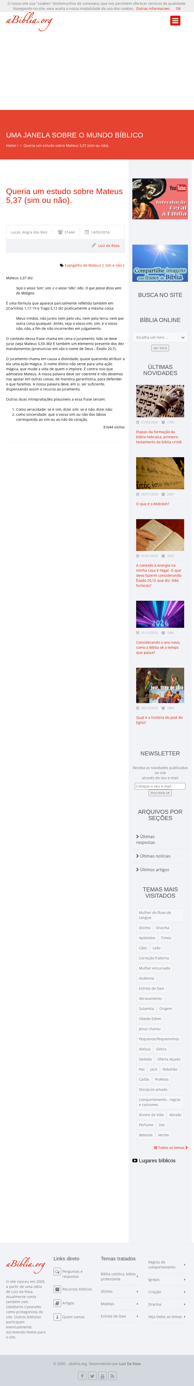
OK (178, 8)
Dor (162, 1124)
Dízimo (145, 927)
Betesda (146, 1135)
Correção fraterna (154, 958)
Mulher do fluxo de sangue (155, 915)
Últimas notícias (155, 856)
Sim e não (113, 265)
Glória (161, 1049)
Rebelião (170, 1069)
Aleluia (145, 1049)
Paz (142, 1069)
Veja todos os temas (165, 1316)
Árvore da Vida (151, 1114)
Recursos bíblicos (77, 1289)
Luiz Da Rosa (130, 1363)
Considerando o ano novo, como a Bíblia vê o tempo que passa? (158, 647)
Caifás (144, 1079)
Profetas (162, 1079)
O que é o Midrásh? (152, 503)
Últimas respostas (145, 839)
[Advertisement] (97, 72)
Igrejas (154, 1279)
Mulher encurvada (154, 968)
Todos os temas (171, 1147)
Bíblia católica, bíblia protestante (118, 1276)
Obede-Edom (150, 1018)
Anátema (146, 978)
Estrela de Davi (151, 988)
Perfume (146, 1124)
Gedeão (145, 1059)
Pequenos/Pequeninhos (159, 1038)
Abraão (175, 1114)
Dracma (162, 927)
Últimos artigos (154, 869)
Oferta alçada (168, 1059)
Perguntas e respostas (72, 1274)
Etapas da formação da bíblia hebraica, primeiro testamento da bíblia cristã (159, 436)
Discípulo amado (153, 1089)
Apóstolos (147, 937)
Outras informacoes (153, 8)
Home (11, 145)
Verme (163, 1135)
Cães (143, 947)
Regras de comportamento (161, 1264)
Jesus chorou (150, 1028)
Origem (165, 1008)
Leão (156, 947)
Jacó (153, 1069)
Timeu (166, 937)
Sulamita (146, 1008)
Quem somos (73, 1316)
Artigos (68, 1303)
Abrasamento (150, 998)
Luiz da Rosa (108, 245)
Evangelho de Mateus (83, 265)
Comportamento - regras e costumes (160, 1102)
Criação (154, 1291)
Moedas (107, 1303)
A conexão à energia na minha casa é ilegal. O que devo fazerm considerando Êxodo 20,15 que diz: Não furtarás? (158, 575)
